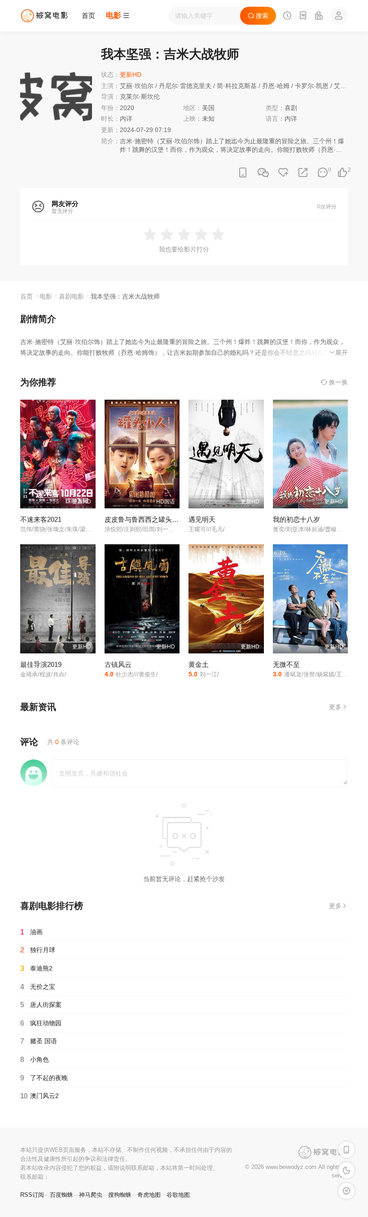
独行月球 (37, 950)
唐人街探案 (40, 1005)
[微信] (263, 173)
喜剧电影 (71, 296)
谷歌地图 (178, 1194)
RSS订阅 (32, 1194)
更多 (335, 706)
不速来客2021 (40, 519)
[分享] (303, 173)
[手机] (242, 173)
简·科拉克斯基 (237, 85)
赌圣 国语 (38, 1041)
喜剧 (291, 107)
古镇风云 (118, 664)
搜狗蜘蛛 (119, 1194)
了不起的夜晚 (44, 1078)
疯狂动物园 (40, 1023)
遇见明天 (201, 519)
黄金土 (198, 664)
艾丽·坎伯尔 (136, 85)
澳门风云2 (39, 1096)
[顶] (342, 173)
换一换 (337, 382)
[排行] (318, 16)
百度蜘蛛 (61, 1194)
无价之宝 (37, 987)
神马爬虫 (90, 1194)
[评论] (322, 173)
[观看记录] (287, 16)
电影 (45, 296)
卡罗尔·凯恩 (312, 85)
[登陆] (339, 16)
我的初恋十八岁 (296, 519)
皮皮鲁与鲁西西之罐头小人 (145, 519)
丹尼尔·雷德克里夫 (185, 85)
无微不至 (286, 664)
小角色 (34, 1059)
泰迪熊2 (36, 968)
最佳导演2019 (40, 664)
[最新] (302, 16)
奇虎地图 (149, 1194)
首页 (88, 15)
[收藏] (283, 173)
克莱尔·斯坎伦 (140, 96)
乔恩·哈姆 (275, 85)
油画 (31, 932)
